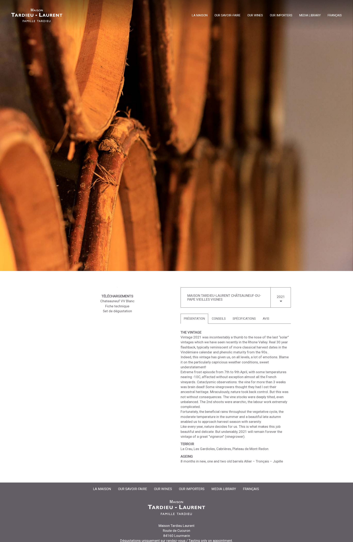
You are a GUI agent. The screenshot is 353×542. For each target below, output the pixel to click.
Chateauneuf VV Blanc (117, 301)
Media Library (310, 15)
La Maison (200, 15)
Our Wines (255, 15)
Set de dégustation (117, 311)
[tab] (194, 319)
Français (335, 15)
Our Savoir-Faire (227, 15)
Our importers (281, 15)
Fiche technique (117, 306)
